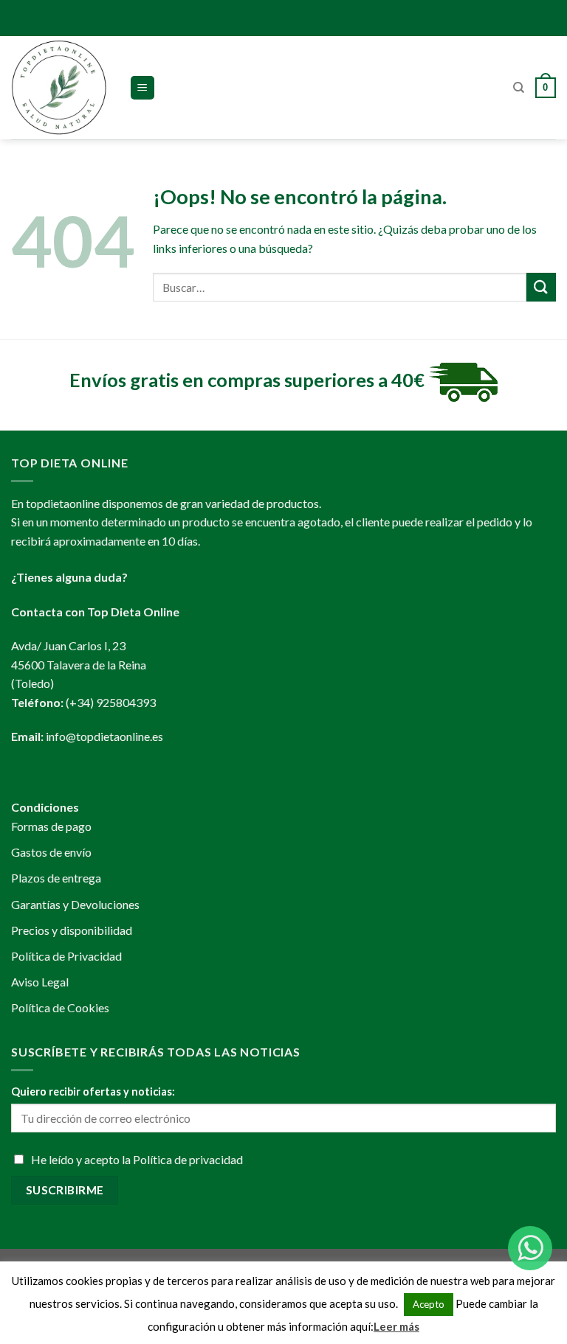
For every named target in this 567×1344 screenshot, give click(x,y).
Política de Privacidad (66, 956)
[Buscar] (518, 88)
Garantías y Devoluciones (75, 904)
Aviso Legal (40, 982)
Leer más (396, 1326)
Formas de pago (51, 826)
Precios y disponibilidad (71, 930)
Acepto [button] (428, 1304)
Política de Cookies (60, 1007)
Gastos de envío (51, 852)
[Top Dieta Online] (59, 88)
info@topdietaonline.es (104, 736)
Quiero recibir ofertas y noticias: (93, 1091)
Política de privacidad (188, 1159)
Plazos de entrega (56, 878)
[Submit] (541, 287)
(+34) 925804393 (111, 702)
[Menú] (143, 88)
